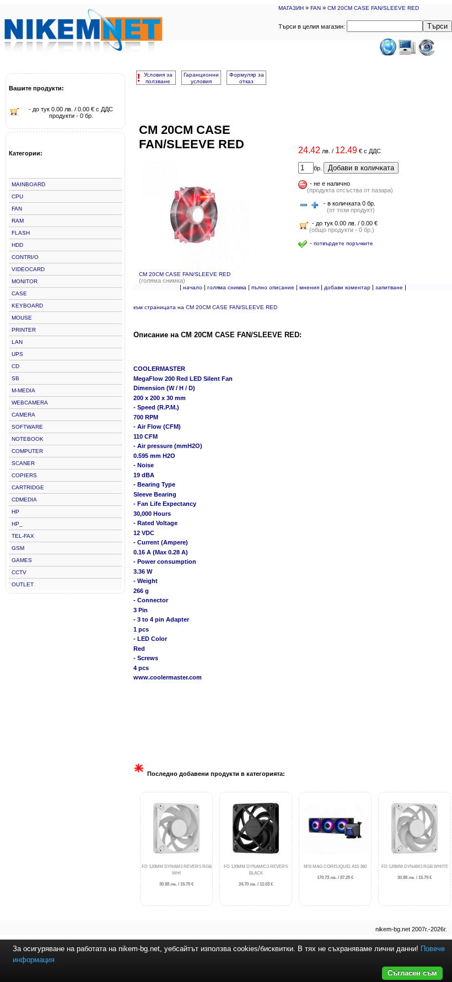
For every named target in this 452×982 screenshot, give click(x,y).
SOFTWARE (27, 427)
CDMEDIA (24, 500)
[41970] (303, 205)
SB (15, 378)
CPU (17, 196)
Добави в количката (361, 168)
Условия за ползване (158, 78)
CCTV (19, 572)
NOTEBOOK (28, 439)
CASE (19, 293)
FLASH (21, 233)
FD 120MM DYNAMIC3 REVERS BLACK (256, 875)
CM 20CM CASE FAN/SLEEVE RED (373, 8)
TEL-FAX (23, 536)
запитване (389, 287)
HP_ (17, 524)
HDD (17, 245)
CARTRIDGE (28, 487)
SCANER (23, 463)
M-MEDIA (23, 390)
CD (15, 366)
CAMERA (23, 415)
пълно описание (272, 287)
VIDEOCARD (28, 269)
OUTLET (23, 584)
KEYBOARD (27, 306)
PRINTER (24, 330)
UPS (17, 354)
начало (192, 287)
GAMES (22, 560)
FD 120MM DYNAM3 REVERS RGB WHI (177, 875)
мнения (309, 287)
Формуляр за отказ (246, 78)
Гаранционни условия (201, 78)
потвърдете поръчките (343, 243)
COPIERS (24, 475)
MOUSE (22, 318)
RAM (18, 221)
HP (15, 512)
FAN (315, 8)
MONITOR (24, 281)
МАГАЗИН (291, 8)
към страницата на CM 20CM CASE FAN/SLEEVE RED (205, 307)
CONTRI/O (25, 257)
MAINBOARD (28, 184)
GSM (18, 548)
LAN (17, 342)
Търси (437, 26)
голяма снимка (226, 287)
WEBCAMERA (30, 403)
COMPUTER (27, 451)
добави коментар (347, 287)
